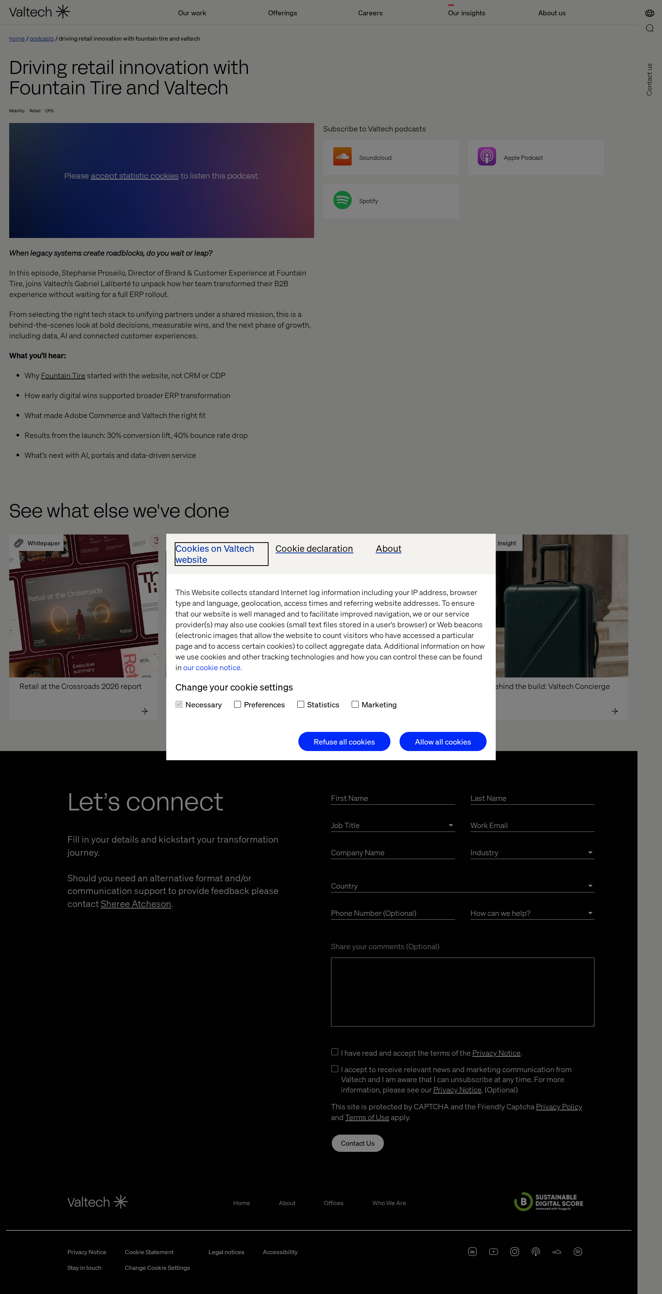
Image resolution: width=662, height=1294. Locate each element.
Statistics (323, 704)
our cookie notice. (212, 667)
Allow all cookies (443, 741)
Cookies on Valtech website (214, 554)
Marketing (379, 704)
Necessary (203, 704)
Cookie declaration (314, 548)
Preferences (264, 704)
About (388, 548)
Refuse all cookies (344, 741)
